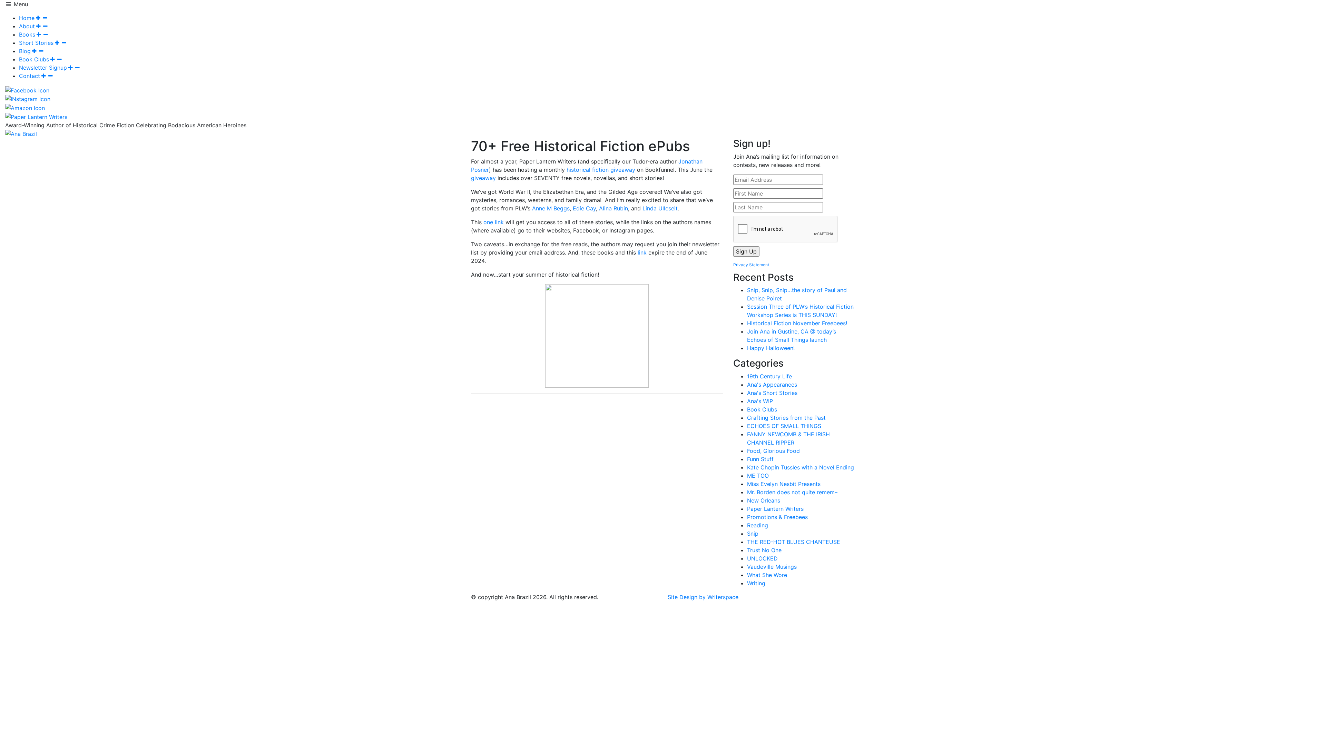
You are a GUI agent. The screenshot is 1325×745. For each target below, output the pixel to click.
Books (27, 34)
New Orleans (763, 500)
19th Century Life (769, 376)
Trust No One (764, 550)
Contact (29, 75)
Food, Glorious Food (773, 450)
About (27, 26)
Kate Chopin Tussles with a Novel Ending (800, 467)
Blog (25, 51)
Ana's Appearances (772, 384)
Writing (756, 583)
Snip (752, 533)
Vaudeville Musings (772, 566)
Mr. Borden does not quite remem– (792, 492)
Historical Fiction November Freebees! (797, 323)
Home (27, 17)
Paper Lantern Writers (775, 508)
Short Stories (36, 42)
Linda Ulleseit (660, 208)
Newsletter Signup (43, 67)
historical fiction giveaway (601, 169)
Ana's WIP (760, 401)
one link (493, 222)
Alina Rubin (613, 208)
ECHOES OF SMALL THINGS (784, 426)
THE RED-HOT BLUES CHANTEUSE (793, 541)
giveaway (483, 178)
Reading (757, 525)
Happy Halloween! (771, 348)
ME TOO (758, 475)
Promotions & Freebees (777, 517)
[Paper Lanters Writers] (36, 116)
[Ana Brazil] (21, 133)
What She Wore (767, 575)
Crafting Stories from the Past (786, 417)
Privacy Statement (751, 264)
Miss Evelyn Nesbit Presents (784, 483)
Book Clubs (34, 59)
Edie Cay (584, 208)
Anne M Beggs (551, 208)
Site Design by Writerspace (703, 597)
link (641, 252)
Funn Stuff (760, 459)
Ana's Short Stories (772, 392)
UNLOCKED (762, 558)
